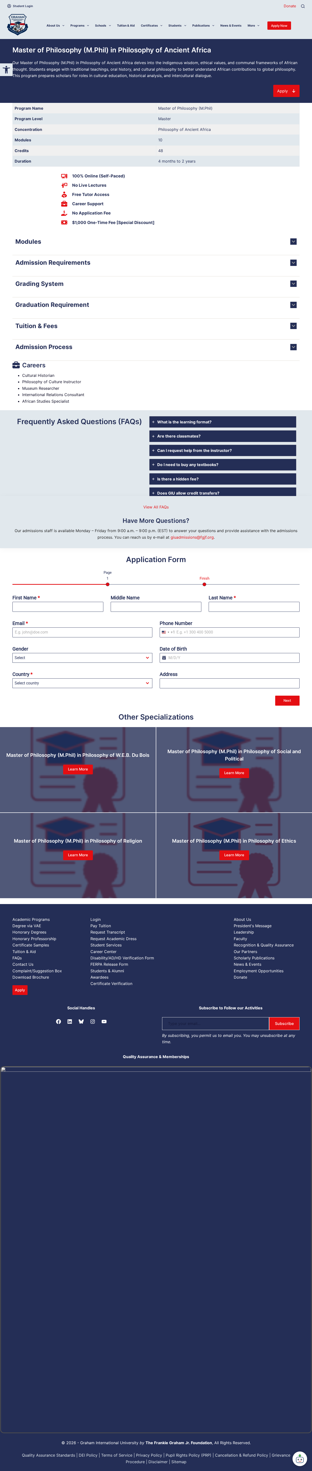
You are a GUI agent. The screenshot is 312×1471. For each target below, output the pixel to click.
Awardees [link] (99, 977)
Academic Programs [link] (31, 919)
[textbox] (78, 657)
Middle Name (125, 598)
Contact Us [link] (22, 964)
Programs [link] (77, 25)
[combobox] (167, 632)
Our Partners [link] (245, 951)
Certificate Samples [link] (30, 945)
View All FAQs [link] (156, 507)
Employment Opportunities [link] (258, 970)
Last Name (222, 598)
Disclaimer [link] (158, 1461)
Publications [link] (201, 25)
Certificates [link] (149, 25)
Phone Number (176, 623)
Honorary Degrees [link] (29, 932)
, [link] (180, 1442)
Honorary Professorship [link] (34, 938)
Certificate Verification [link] (111, 983)
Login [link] (95, 919)
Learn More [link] (78, 769)
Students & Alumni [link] (107, 970)
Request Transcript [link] (107, 932)
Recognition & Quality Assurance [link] (264, 945)
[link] (6, 69)
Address (168, 674)
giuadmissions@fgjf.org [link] (192, 537)
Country (22, 674)
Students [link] (175, 25)
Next (287, 700)
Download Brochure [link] (30, 977)
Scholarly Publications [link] (254, 957)
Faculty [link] (240, 938)
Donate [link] (290, 6)
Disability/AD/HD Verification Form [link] (122, 957)
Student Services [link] (106, 945)
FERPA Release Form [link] (109, 964)
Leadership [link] (244, 932)
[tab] (222, 422)
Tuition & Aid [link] (126, 25)
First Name (26, 598)
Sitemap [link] (178, 1461)
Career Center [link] (103, 951)
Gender (20, 649)
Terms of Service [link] (116, 1455)
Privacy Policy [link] (149, 1455)
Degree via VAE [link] (26, 925)
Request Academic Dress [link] (113, 938)
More (251, 25)
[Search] (303, 6)
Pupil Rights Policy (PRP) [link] (188, 1455)
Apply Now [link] (279, 26)
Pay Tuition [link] (100, 925)
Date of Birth (173, 649)
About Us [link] (53, 25)
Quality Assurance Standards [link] (48, 1455)
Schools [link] (100, 25)
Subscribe (284, 1023)
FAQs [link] (17, 957)
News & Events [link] (231, 25)
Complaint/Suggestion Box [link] (37, 970)
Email (20, 623)
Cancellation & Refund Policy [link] (241, 1455)
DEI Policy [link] (88, 1455)
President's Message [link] (253, 925)
